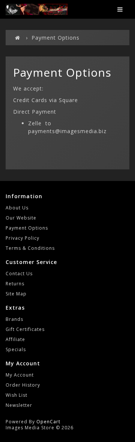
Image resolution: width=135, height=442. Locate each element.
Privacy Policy (22, 238)
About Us (17, 208)
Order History (23, 385)
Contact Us (19, 273)
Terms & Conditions (30, 248)
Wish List (16, 395)
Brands (14, 319)
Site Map (16, 294)
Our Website (21, 218)
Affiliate (15, 339)
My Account (20, 375)
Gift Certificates (25, 329)
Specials (16, 349)
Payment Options (56, 37)
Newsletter (19, 405)
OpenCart (48, 421)
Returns (15, 283)
